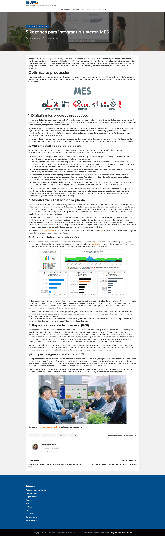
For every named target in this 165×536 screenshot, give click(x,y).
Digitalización (31, 26)
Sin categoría (31, 517)
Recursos (30, 514)
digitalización (62, 435)
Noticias (29, 507)
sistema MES (72, 435)
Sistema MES (31, 520)
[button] (48, 452)
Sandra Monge (48, 444)
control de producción (48, 435)
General (40, 26)
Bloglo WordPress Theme (121, 533)
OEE (47, 26)
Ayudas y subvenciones (36, 490)
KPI (27, 503)
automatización (34, 435)
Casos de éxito (32, 493)
